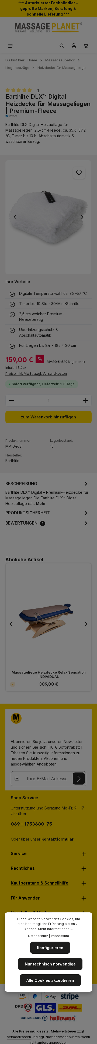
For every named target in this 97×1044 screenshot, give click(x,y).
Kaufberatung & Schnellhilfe (39, 883)
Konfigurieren (50, 947)
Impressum (60, 936)
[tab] (47, 493)
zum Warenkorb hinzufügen (48, 417)
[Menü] (10, 45)
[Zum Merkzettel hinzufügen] (79, 173)
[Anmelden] (79, 778)
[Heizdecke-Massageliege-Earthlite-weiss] (48, 217)
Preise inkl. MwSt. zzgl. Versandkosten (36, 373)
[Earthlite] (48, 115)
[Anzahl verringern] (11, 400)
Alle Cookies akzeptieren (50, 980)
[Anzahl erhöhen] (86, 400)
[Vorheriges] (15, 217)
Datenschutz (38, 936)
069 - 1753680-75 (31, 824)
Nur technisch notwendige (50, 964)
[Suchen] (62, 45)
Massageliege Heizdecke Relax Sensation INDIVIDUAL (49, 674)
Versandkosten (19, 1037)
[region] (48, 217)
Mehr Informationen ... (55, 929)
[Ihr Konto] (73, 45)
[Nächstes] (81, 217)
